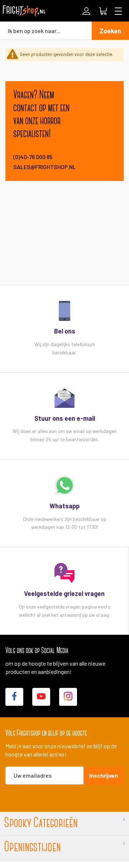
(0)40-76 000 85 (32, 156)
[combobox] (46, 30)
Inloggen (86, 11)
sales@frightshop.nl (41, 166)
